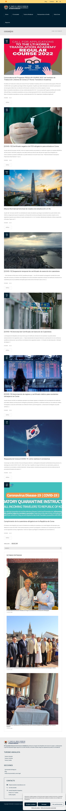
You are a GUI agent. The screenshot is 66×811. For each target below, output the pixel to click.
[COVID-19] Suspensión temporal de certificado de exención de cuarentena (31, 271)
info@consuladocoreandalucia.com (17, 784)
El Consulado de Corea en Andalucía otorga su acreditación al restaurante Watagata (28, 610)
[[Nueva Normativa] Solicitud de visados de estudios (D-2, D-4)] (33, 188)
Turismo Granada (9, 756)
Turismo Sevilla (8, 760)
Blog (46, 1)
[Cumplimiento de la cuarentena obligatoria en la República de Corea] (33, 500)
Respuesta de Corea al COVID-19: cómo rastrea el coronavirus (27, 459)
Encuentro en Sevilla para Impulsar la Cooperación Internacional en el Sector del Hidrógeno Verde (31, 668)
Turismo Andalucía (28, 14)
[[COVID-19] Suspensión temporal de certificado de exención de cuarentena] (33, 250)
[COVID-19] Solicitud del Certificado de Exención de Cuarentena (27, 332)
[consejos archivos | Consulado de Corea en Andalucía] (16, 7)
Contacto (52, 1)
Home (6, 14)
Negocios (7, 22)
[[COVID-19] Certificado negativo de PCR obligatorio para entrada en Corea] (33, 125)
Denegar (44, 804)
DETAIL (7, 102)
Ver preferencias (57, 804)
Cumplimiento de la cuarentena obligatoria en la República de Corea (29, 521)
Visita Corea (57, 14)
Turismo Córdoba (9, 758)
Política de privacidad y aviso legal (48, 808)
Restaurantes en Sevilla (43, 14)
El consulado (16, 14)
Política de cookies (35, 808)
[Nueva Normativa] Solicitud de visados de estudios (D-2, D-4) (27, 209)
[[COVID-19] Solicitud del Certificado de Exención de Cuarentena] (33, 311)
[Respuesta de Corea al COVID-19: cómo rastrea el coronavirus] (33, 438)
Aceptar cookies (30, 804)
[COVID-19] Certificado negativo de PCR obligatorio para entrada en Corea (31, 146)
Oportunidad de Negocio (10, 769)
